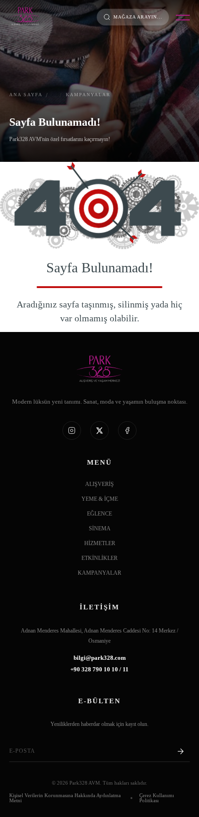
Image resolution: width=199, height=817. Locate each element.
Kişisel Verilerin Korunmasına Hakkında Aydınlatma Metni (65, 798)
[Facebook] (127, 430)
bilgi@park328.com (100, 658)
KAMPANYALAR (99, 573)
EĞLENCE (99, 514)
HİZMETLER (99, 544)
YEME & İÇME (99, 499)
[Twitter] (99, 430)
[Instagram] (71, 430)
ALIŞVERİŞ (99, 484)
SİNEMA (100, 529)
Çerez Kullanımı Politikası (156, 798)
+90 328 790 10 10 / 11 (99, 670)
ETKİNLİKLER (99, 558)
